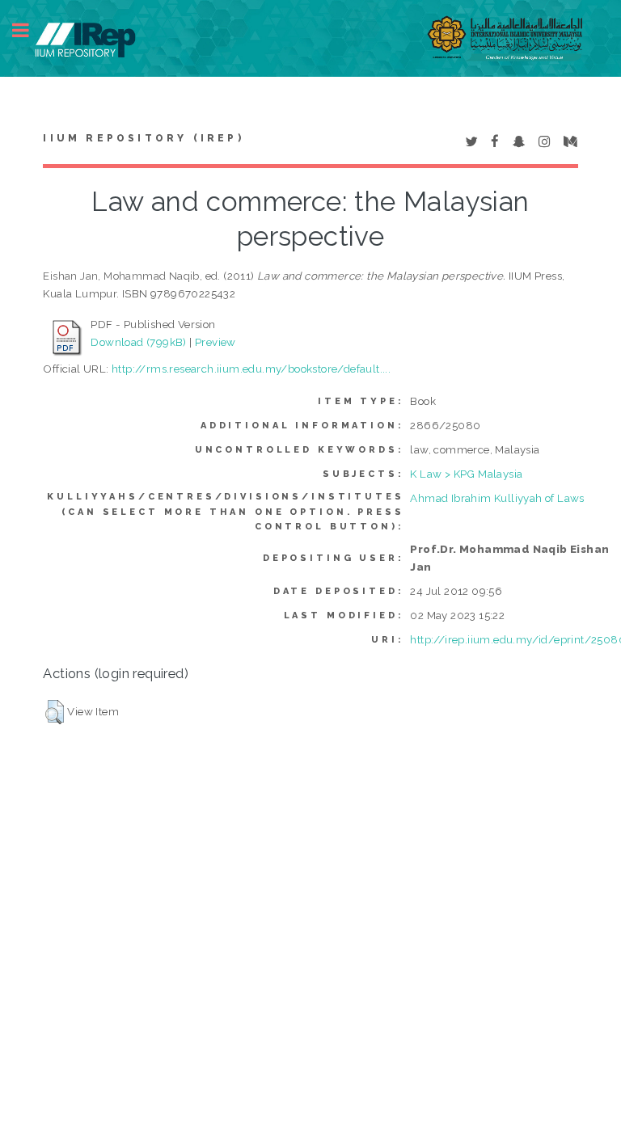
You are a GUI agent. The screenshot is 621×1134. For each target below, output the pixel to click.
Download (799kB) (138, 341)
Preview (215, 341)
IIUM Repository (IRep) (143, 138)
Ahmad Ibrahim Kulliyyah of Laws (497, 497)
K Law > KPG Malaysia (466, 473)
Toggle (29, 30)
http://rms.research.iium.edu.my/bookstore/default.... (251, 368)
